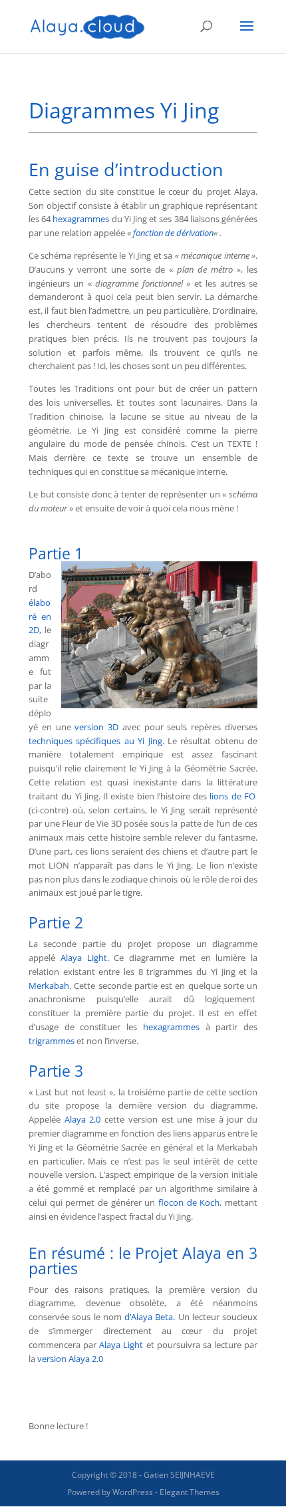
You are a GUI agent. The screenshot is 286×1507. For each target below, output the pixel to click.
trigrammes (51, 1041)
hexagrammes (81, 219)
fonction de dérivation (173, 233)
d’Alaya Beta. (151, 1317)
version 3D (98, 727)
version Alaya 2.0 (70, 1359)
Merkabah (49, 986)
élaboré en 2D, (40, 616)
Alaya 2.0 (83, 1119)
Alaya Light (84, 958)
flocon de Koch (188, 1202)
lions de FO (232, 796)
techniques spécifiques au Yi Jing (95, 741)
